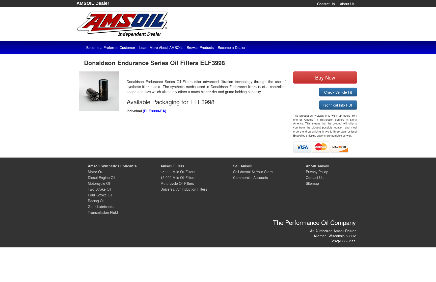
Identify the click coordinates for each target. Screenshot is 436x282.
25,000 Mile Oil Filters (177, 171)
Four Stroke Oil (100, 194)
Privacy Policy (317, 171)
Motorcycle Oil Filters (177, 183)
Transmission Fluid (103, 212)
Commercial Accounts (250, 177)
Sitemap (312, 183)
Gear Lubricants (101, 206)
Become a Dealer (232, 47)
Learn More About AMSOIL (161, 47)
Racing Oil (96, 200)
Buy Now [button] (325, 77)
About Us (347, 3)
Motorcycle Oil (99, 183)
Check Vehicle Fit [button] (338, 92)
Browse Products (200, 47)
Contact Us (326, 3)
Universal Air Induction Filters (183, 189)
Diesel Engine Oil (101, 177)
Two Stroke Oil (99, 189)
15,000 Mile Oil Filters (177, 177)
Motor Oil (95, 171)
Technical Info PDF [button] (338, 105)
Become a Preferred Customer (110, 47)
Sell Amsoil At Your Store (253, 171)
